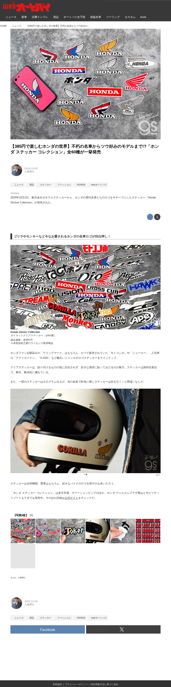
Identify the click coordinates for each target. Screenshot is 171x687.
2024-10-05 (31, 168)
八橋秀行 (29, 171)
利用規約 (57, 684)
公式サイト (71, 497)
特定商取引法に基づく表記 (104, 684)
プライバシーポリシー (76, 684)
